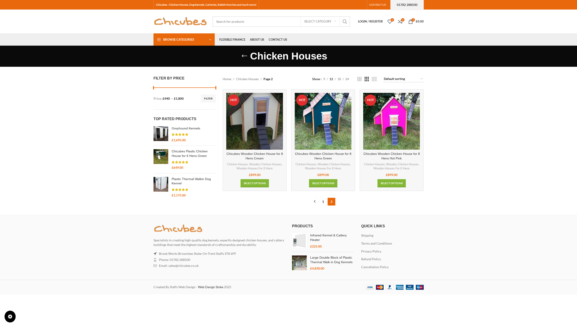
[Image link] (178, 228)
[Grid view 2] (359, 79)
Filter (208, 98)
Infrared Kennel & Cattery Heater (328, 237)
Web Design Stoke (210, 287)
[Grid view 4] (374, 79)
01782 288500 (407, 5)
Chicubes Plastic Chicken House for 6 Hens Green (190, 153)
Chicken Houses (247, 79)
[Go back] (244, 56)
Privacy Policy (371, 251)
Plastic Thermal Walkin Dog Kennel (191, 181)
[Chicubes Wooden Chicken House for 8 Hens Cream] (254, 121)
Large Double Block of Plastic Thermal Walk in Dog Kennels (331, 260)
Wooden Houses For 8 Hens (254, 168)
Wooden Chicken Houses (265, 164)
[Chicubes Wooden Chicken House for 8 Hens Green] (323, 121)
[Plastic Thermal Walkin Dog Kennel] (160, 187)
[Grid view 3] (367, 79)
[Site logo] (180, 21)
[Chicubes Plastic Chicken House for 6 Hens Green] (160, 159)
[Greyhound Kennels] (160, 134)
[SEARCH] (345, 21)
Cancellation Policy (375, 267)
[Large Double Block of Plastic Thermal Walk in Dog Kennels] (299, 263)
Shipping (367, 235)
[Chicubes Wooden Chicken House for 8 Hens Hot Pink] (391, 121)
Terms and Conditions (376, 243)
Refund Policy (371, 259)
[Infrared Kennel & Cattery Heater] (299, 240)
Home (227, 79)
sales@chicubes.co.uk (183, 266)
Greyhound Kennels (186, 128)
